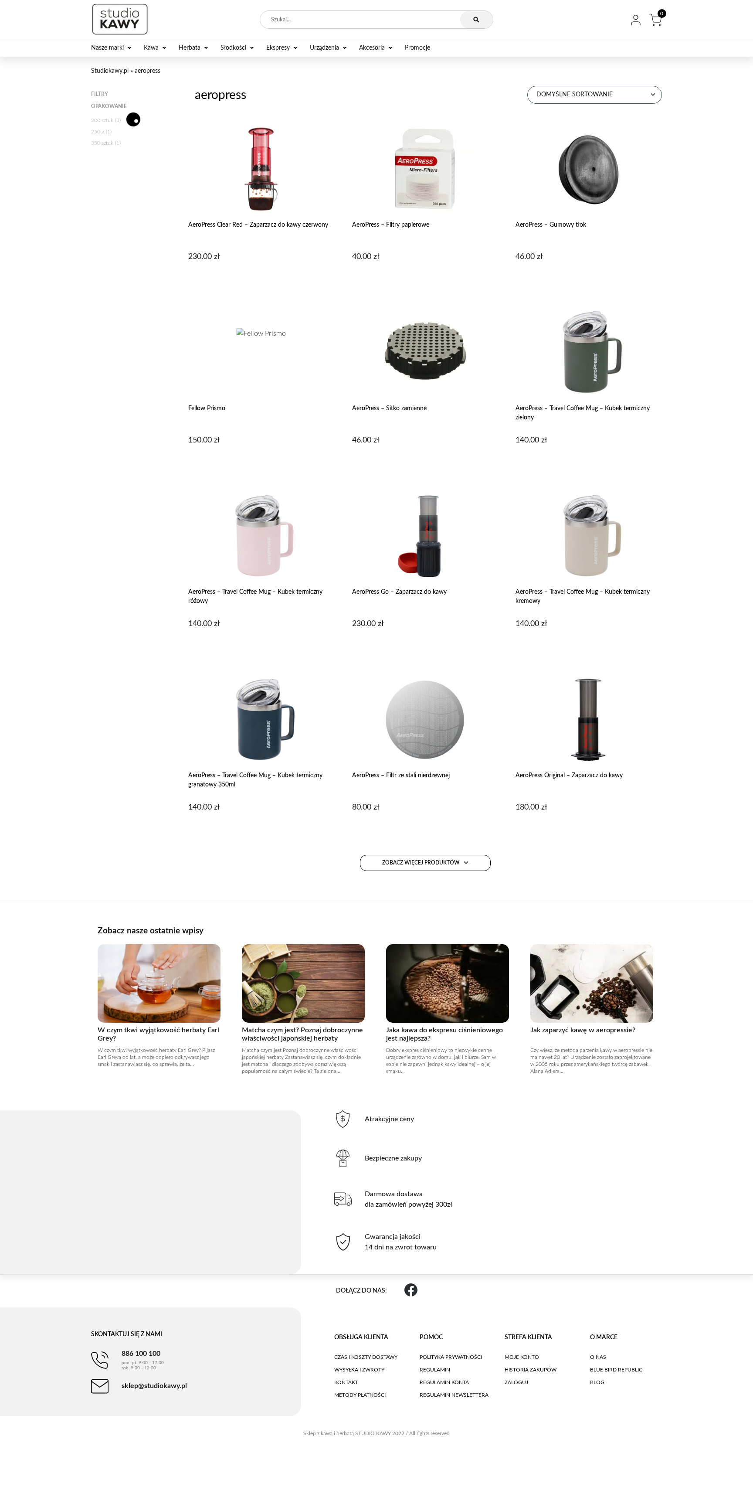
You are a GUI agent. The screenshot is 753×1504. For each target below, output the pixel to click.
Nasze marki (107, 48)
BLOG (597, 1382)
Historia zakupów (530, 1369)
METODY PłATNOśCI (360, 1395)
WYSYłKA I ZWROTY (359, 1369)
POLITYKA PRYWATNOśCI (451, 1357)
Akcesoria (372, 48)
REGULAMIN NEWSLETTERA (454, 1395)
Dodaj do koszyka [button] (261, 279)
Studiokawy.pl (110, 71)
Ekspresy (278, 48)
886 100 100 (143, 1360)
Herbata (189, 48)
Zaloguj (516, 1382)
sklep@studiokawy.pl (154, 1385)
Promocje (417, 48)
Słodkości (233, 48)
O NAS (598, 1357)
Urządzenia (324, 48)
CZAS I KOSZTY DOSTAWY (365, 1357)
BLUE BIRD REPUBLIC (616, 1369)
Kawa (151, 48)
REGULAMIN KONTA (444, 1382)
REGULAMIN (435, 1369)
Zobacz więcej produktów (421, 862)
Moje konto (522, 1357)
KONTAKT (346, 1382)
